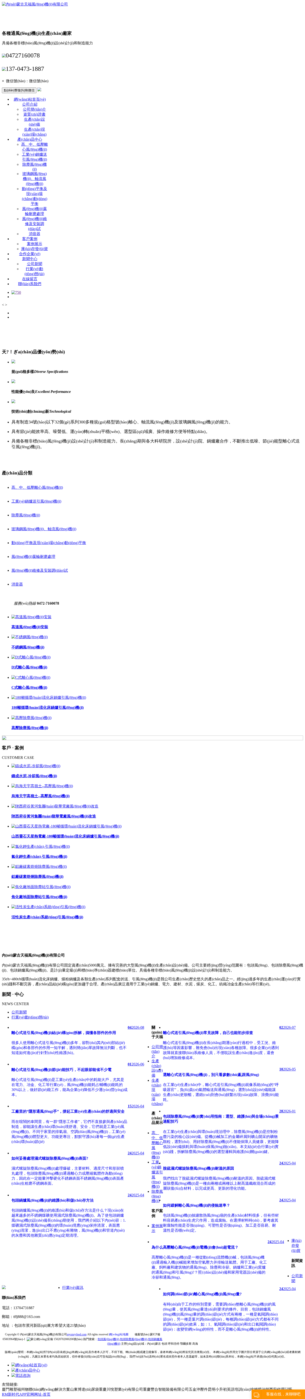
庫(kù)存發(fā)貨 (34, 249)
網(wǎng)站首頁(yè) (30, 99)
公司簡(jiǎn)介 (34, 109)
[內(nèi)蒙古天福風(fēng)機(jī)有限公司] (35, 4)
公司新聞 (34, 264)
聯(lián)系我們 (29, 284)
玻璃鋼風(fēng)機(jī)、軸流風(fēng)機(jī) (43, 529)
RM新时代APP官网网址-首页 (26, 1394)
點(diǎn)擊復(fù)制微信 (19, 90)
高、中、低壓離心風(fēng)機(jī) (37, 487)
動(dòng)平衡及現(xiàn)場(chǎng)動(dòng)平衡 (48, 543)
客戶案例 (29, 239)
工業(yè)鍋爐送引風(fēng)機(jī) (36, 501)
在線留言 (29, 279)
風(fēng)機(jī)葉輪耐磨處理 (33, 557)
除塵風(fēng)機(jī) (25, 515)
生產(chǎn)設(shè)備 (157, 1068)
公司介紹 (29, 104)
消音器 (34, 234)
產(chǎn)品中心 (29, 139)
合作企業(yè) (29, 254)
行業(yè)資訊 (72, 1288)
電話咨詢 (22, 1375)
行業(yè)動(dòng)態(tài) (30, 1017)
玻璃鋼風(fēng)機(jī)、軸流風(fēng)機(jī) (34, 179)
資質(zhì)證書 (34, 114)
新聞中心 (29, 259)
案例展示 (34, 244)
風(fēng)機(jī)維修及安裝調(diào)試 (34, 224)
